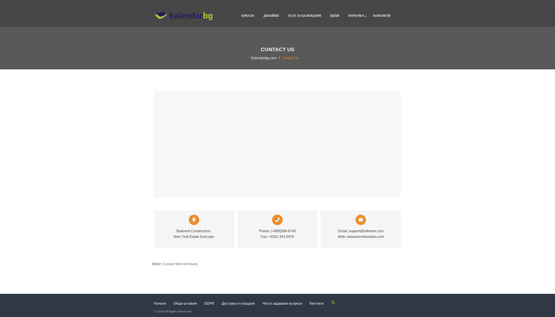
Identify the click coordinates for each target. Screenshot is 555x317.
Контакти (381, 15)
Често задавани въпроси (282, 303)
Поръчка (356, 15)
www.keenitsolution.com (365, 237)
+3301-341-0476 (281, 237)
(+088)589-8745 (283, 231)
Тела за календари (304, 15)
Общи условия (185, 303)
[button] (333, 303)
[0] (397, 5)
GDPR (209, 303)
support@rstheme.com (366, 231)
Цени (334, 15)
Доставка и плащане (238, 303)
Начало (247, 15)
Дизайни (271, 15)
